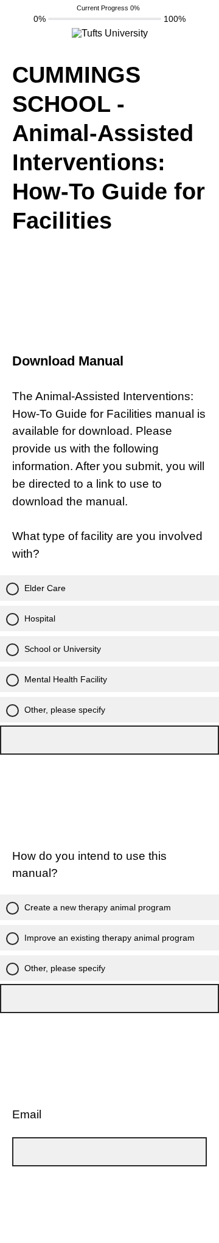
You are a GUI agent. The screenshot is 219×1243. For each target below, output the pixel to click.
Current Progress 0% (108, 8)
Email (26, 1114)
